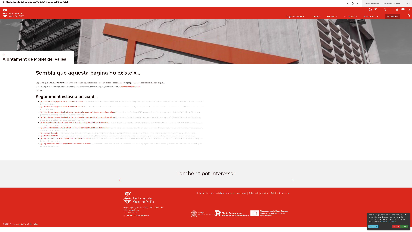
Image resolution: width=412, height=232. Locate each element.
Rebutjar (396, 226)
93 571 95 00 (132, 213)
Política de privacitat (259, 193)
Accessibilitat (217, 193)
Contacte (230, 193)
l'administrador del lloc (129, 87)
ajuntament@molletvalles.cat (136, 215)
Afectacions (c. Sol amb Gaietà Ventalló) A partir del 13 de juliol (36, 2)
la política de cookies (389, 222)
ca (407, 4)
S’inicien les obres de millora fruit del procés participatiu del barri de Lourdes (76, 123)
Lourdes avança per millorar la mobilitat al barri (63, 102)
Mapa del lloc (202, 193)
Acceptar (404, 226)
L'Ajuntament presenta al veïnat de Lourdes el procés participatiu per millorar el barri (79, 112)
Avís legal (241, 193)
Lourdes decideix (50, 133)
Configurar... (373, 226)
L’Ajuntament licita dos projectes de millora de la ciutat (66, 138)
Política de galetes (280, 193)
